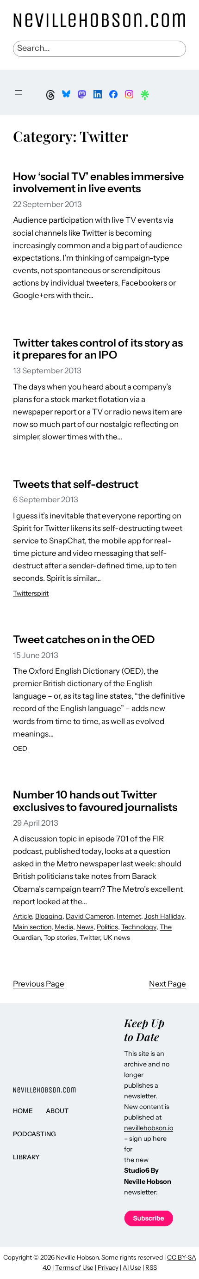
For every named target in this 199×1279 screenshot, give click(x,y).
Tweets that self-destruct (75, 484)
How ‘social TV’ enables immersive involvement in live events (98, 183)
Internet (129, 916)
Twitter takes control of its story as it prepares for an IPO (98, 349)
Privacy (108, 1267)
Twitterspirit (31, 593)
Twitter (90, 937)
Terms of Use (74, 1267)
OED (20, 748)
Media (64, 927)
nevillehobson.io (148, 1128)
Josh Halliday (164, 916)
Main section (32, 927)
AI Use (132, 1267)
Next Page (167, 983)
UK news (116, 937)
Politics (107, 927)
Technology (138, 927)
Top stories (60, 937)
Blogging (48, 916)
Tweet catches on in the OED (84, 639)
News (84, 927)
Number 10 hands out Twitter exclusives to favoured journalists (95, 801)
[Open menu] (18, 92)
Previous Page (38, 983)
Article (22, 916)
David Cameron (89, 916)
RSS (151, 1267)
